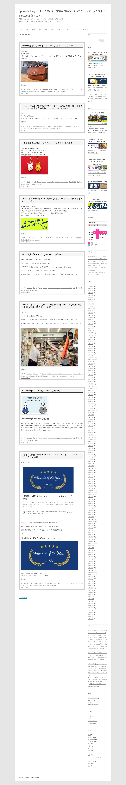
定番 (31, 128)
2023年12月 (91, 357)
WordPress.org (92, 723)
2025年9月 (90, 310)
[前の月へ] (100, 222)
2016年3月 (90, 563)
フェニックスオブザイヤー (69, 583)
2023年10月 (91, 361)
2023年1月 (90, 381)
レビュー (72, 237)
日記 (27, 29)
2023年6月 (90, 370)
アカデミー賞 (45, 583)
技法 (40, 29)
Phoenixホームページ (93, 698)
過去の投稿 (23, 598)
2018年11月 (91, 492)
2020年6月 (90, 450)
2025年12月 (91, 304)
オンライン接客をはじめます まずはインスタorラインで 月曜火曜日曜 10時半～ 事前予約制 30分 (97, 679)
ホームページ (75, 29)
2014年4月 (90, 614)
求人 (58, 29)
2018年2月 (90, 512)
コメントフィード (92, 721)
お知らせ (29, 126)
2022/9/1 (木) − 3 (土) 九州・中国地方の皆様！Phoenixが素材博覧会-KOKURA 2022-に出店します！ (51, 305)
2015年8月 (90, 579)
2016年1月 (90, 568)
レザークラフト (77, 89)
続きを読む (25, 85)
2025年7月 (90, 315)
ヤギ (71, 89)
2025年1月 (90, 328)
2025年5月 (90, 319)
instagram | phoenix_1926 (94, 704)
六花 (28, 128)
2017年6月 (90, 530)
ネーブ (60, 583)
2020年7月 (90, 448)
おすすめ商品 (91, 739)
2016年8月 (90, 552)
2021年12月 (91, 410)
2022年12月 (91, 384)
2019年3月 (90, 483)
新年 (78, 182)
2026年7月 (90, 288)
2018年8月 (90, 499)
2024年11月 (91, 333)
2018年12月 (91, 490)
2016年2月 (90, 565)
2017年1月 (90, 541)
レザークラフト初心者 (27, 91)
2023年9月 (90, 364)
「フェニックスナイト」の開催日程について (97, 125)
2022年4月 (90, 401)
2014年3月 (90, 616)
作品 (52, 29)
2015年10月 (91, 574)
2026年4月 (90, 295)
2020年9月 (90, 443)
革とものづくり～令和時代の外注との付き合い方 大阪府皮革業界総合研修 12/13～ (97, 644)
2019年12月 (91, 463)
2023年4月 (90, 375)
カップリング (53, 583)
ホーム (20, 29)
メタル (70, 374)
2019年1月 (90, 488)
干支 (70, 182)
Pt (46, 237)
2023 (35, 182)
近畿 (37, 91)
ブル (78, 583)
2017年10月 (91, 521)
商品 (33, 29)
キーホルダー (50, 182)
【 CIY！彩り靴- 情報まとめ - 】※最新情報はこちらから (97, 174)
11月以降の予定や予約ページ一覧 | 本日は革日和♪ (97, 673)
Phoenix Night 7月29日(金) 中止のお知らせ (40, 390)
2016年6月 (90, 557)
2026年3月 (90, 297)
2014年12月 (91, 596)
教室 (46, 29)
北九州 (27, 376)
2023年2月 (90, 379)
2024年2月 (90, 353)
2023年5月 (90, 372)
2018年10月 (91, 494)
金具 (47, 376)
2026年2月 (90, 299)
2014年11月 (91, 599)
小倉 (31, 376)
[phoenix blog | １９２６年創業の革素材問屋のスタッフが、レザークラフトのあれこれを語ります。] (63, 13)
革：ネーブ (30, 585)
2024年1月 (90, 355)
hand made (45, 89)
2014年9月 (90, 603)
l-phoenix (62, 91)
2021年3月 (90, 430)
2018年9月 (90, 497)
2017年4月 (90, 534)
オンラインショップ (88, 29)
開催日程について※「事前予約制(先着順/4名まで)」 (97, 152)
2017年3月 (90, 537)
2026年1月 (90, 302)
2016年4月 (90, 561)
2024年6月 (90, 344)
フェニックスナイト (66, 288)
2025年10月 (91, 308)
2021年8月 (90, 419)
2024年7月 (90, 341)
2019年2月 (90, 486)
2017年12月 (91, 517)
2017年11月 (91, 519)
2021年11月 (91, 412)
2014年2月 (90, 619)
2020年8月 (90, 446)
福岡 (37, 376)
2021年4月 (90, 428)
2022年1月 (90, 408)
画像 (77, 237)
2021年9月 (90, 417)
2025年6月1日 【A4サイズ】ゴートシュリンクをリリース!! (48, 46)
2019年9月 (90, 470)
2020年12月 (91, 437)
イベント (66, 29)
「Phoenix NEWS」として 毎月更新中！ (97, 192)
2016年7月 (90, 554)
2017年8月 (90, 525)
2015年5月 (90, 585)
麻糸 (36, 128)
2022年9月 (90, 390)
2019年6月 (90, 477)
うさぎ (44, 182)
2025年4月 (90, 321)
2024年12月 (91, 330)
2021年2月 (90, 432)
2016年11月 (91, 545)
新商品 (74, 182)
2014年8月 (90, 605)
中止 (74, 288)
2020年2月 (90, 459)
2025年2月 (90, 326)
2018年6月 (90, 503)
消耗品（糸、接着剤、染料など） (45, 126)
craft (40, 89)
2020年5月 (90, 452)
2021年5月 (90, 426)
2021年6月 (90, 423)
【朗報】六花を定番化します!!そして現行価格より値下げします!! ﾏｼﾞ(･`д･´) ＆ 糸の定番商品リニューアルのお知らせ (51, 107)
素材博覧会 (42, 376)
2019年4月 (90, 481)
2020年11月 (91, 439)
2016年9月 (90, 550)
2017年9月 (90, 523)
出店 (24, 376)
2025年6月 (90, 317)
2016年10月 (91, 548)
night (40, 288)
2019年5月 (90, 479)
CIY (89, 735)
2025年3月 (90, 324)
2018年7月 (90, 501)
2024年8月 (90, 339)
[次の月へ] (105, 222)
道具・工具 (91, 761)
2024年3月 (90, 350)
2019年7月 (90, 474)
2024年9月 (90, 337)
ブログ (68, 89)
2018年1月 (90, 514)
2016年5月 (90, 559)
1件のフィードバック (27, 130)
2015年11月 (91, 572)
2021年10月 (91, 415)
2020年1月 (90, 461)
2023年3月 (90, 377)
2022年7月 (90, 395)
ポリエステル (74, 126)
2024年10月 (91, 335)
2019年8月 (90, 472)
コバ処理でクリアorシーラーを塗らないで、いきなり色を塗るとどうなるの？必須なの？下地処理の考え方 (97, 259)
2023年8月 (90, 366)
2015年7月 (90, 581)
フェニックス (61, 89)
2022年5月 (90, 399)
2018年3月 (90, 510)
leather (50, 89)
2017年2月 (90, 539)
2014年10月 (91, 601)
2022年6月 (90, 397)
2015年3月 (90, 590)
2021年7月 (90, 421)
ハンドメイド (56, 374)
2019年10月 (91, 468)
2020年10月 (91, 441)
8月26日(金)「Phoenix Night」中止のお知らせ (42, 254)
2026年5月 (90, 293)
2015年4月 (90, 588)
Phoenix (55, 89)
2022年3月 (90, 404)
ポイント (57, 237)
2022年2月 (90, 406)
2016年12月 (91, 543)
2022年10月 (91, 388)
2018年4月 (90, 508)
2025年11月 (91, 306)
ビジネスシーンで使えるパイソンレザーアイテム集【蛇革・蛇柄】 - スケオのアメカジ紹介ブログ (97, 637)
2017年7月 (90, 528)
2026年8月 (90, 286)
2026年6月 (90, 290)
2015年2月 (90, 592)
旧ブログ (90, 702)
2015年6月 (90, 583)
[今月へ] (103, 222)
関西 (41, 91)
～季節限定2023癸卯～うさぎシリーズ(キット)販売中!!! (46, 143)
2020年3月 (90, 457)
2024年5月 (90, 346)
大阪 (34, 91)
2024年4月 (90, 348)
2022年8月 (90, 392)
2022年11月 (91, 386)
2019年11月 (91, 466)
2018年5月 (90, 506)
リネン (24, 128)
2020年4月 (90, 455)
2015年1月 (90, 594)
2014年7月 (90, 608)
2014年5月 (90, 612)
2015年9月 (90, 576)
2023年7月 (90, 368)
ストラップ (58, 182)
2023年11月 (91, 359)
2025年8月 (90, 313)
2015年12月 (91, 570)
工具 (34, 376)
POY (40, 583)
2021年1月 (90, 435)
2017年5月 (90, 532)
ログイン (90, 716)
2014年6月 (90, 610)
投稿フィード (91, 718)
